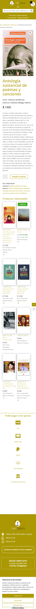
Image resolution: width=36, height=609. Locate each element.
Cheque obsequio (22, 18)
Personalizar (18, 600)
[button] (30, 32)
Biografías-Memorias (10, 25)
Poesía (25, 186)
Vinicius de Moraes (21, 193)
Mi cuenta (12, 15)
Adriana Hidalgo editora (15, 188)
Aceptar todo (18, 595)
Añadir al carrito (19, 177)
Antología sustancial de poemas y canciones (16, 191)
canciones (6, 193)
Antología (27, 188)
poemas (12, 193)
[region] (18, 593)
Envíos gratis (12, 18)
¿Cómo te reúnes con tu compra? (18, 550)
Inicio (1, 25)
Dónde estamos (22, 15)
